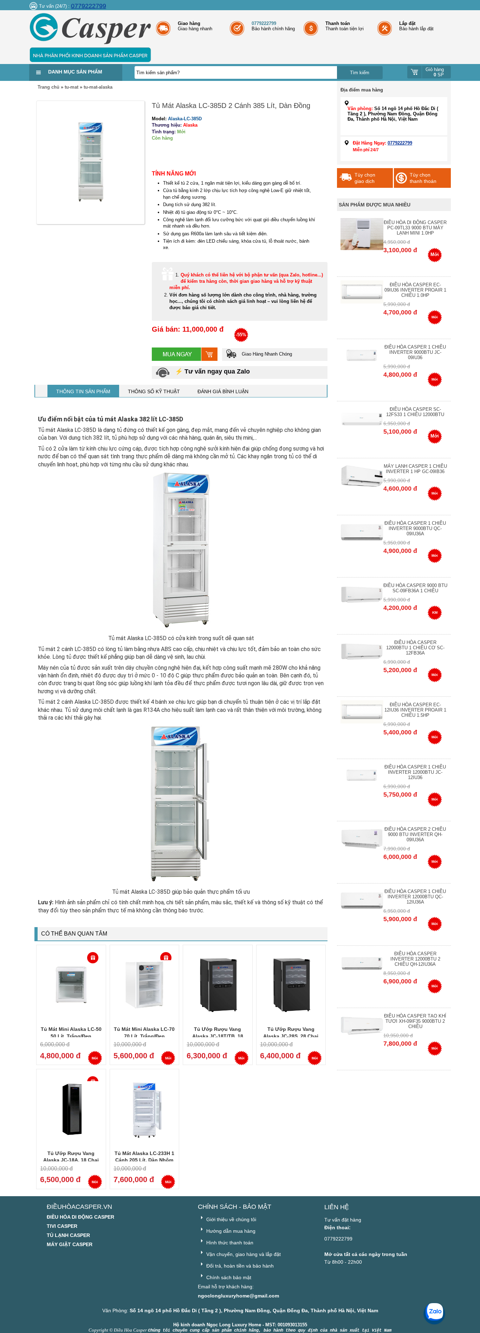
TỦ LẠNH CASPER (68, 1235)
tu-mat (71, 87)
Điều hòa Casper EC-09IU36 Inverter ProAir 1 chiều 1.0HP (415, 290)
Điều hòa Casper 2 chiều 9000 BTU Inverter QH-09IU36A (415, 834)
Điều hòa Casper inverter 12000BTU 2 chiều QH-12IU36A (415, 959)
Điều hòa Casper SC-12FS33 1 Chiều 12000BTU (415, 412)
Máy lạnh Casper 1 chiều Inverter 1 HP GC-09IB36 (415, 469)
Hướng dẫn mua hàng (230, 1231)
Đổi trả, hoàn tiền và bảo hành (239, 1266)
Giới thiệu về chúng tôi (230, 1219)
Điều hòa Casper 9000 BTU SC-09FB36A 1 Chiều (415, 588)
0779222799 (88, 5)
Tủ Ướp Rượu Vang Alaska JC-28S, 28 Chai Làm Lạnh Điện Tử (290, 1036)
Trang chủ (48, 87)
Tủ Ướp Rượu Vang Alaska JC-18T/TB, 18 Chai (217, 1036)
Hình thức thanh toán (229, 1242)
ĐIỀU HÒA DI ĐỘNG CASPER (80, 1217)
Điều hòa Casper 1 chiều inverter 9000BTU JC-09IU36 (415, 352)
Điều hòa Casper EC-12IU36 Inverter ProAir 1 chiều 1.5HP (415, 710)
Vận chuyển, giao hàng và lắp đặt (243, 1254)
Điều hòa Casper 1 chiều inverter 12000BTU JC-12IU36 (415, 772)
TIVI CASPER (62, 1226)
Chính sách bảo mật (228, 1277)
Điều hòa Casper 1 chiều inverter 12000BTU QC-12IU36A (415, 897)
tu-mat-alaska (98, 87)
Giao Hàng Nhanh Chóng (266, 354)
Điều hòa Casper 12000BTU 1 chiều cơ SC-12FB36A (415, 648)
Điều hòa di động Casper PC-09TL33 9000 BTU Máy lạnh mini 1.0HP (415, 228)
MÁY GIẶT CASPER (69, 1244)
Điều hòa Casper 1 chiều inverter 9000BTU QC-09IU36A (415, 528)
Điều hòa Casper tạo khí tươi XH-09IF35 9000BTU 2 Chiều (415, 1021)
